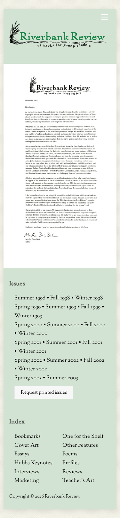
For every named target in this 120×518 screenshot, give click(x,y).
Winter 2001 (32, 351)
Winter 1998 (89, 298)
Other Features (80, 445)
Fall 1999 (91, 307)
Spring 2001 (28, 342)
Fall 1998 (60, 298)
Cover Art (26, 445)
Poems (69, 454)
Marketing (26, 480)
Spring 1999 (28, 307)
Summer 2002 (63, 360)
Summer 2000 (64, 325)
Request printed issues (44, 392)
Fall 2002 (94, 360)
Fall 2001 (92, 342)
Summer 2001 (62, 342)
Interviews (26, 472)
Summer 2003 (62, 378)
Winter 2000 (32, 333)
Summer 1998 (30, 298)
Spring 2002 (28, 360)
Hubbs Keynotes (33, 463)
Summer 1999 (61, 307)
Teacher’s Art (78, 480)
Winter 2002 (32, 369)
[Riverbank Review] (58, 46)
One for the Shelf (83, 436)
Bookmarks (27, 436)
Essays (21, 454)
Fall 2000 (94, 325)
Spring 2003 (28, 378)
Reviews (72, 472)
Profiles (71, 463)
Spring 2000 (29, 325)
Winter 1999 (28, 316)
